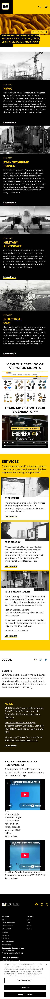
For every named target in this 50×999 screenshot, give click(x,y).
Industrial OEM (6, 929)
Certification (5, 938)
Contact (29, 929)
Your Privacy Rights (25, 980)
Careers (29, 926)
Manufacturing (6, 944)
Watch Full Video (39, 32)
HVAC (3, 919)
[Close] (46, 964)
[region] (25, 980)
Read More (11, 745)
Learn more (11, 516)
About (28, 919)
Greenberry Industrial (33, 620)
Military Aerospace (7, 926)
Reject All (25, 987)
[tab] (35, 659)
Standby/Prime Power (8, 922)
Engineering (5, 935)
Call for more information (16, 631)
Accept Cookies (25, 994)
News (28, 922)
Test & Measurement (8, 941)
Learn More (9, 122)
